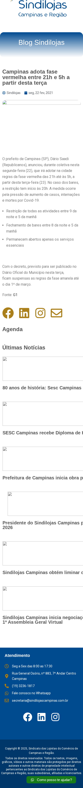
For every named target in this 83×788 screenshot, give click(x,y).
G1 (15, 295)
